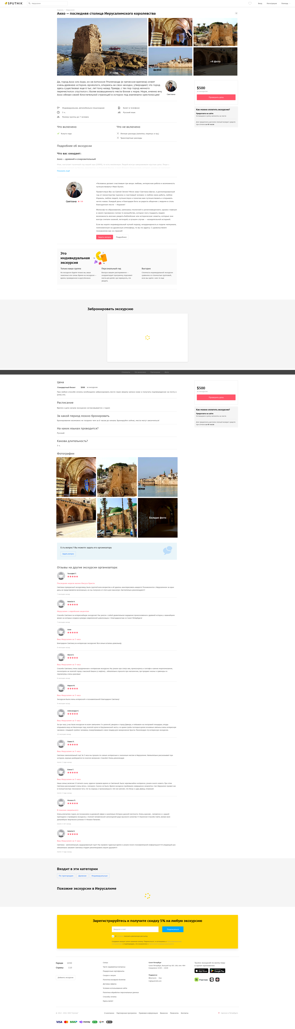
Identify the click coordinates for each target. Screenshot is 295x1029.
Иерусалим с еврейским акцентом (73, 611)
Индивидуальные (100, 876)
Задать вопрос (104, 237)
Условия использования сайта (115, 988)
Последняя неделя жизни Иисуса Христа (76, 583)
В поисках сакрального (67, 810)
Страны (64, 967)
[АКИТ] (212, 980)
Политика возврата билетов (114, 980)
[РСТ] (217, 980)
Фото (167, 372)
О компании (109, 1013)
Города (64, 963)
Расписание (155, 372)
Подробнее (121, 237)
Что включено (140, 372)
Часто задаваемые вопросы (114, 967)
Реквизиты (174, 1013)
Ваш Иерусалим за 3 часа (69, 639)
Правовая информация (148, 1013)
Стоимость (126, 372)
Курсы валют (108, 1001)
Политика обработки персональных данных (121, 992)
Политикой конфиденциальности (161, 944)
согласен (120, 936)
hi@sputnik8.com (155, 981)
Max (160, 978)
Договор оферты (110, 984)
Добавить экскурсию (65, 978)
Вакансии (164, 1013)
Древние (82, 876)
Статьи (105, 963)
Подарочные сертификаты (113, 971)
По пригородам (66, 876)
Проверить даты (216, 97)
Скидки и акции (109, 975)
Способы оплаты (110, 997)
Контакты (184, 1013)
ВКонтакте (152, 978)
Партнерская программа (127, 1013)
